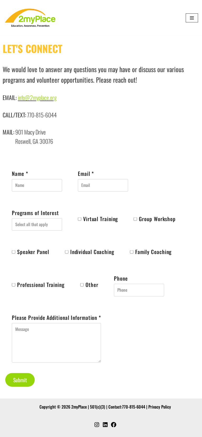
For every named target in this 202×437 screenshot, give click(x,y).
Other (91, 285)
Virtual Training (100, 219)
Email (86, 173)
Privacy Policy (159, 407)
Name (20, 173)
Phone (121, 278)
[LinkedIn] (105, 426)
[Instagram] (97, 426)
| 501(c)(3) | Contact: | (93, 407)
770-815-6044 (133, 407)
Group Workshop (157, 219)
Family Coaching (153, 252)
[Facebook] (113, 426)
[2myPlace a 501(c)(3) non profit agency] (30, 18)
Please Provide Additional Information (56, 317)
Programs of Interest (35, 213)
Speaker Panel (33, 252)
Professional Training (40, 285)
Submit (20, 380)
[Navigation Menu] (192, 17)
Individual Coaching (92, 252)
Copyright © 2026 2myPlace (63, 407)
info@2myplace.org (37, 97)
